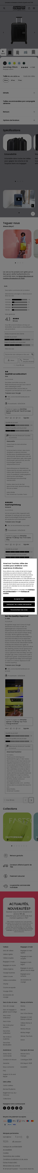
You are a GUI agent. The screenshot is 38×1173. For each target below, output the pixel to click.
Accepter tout (19, 599)
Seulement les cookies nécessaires (19, 604)
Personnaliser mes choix (19, 610)
